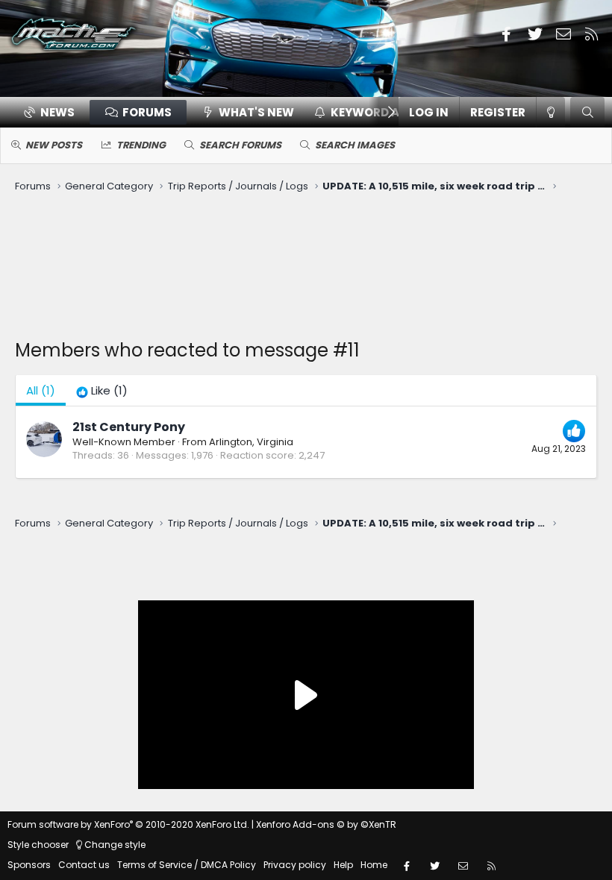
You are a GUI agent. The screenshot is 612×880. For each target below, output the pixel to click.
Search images (355, 145)
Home (373, 864)
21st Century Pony (128, 427)
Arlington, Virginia (251, 442)
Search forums (240, 145)
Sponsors (29, 864)
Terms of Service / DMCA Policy (186, 864)
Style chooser (38, 844)
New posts (53, 145)
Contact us (84, 864)
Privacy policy (294, 864)
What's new (256, 112)
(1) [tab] (40, 390)
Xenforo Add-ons (326, 824)
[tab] (102, 390)
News (57, 112)
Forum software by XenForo (128, 824)
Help (343, 864)
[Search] (587, 112)
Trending (141, 145)
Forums (147, 112)
